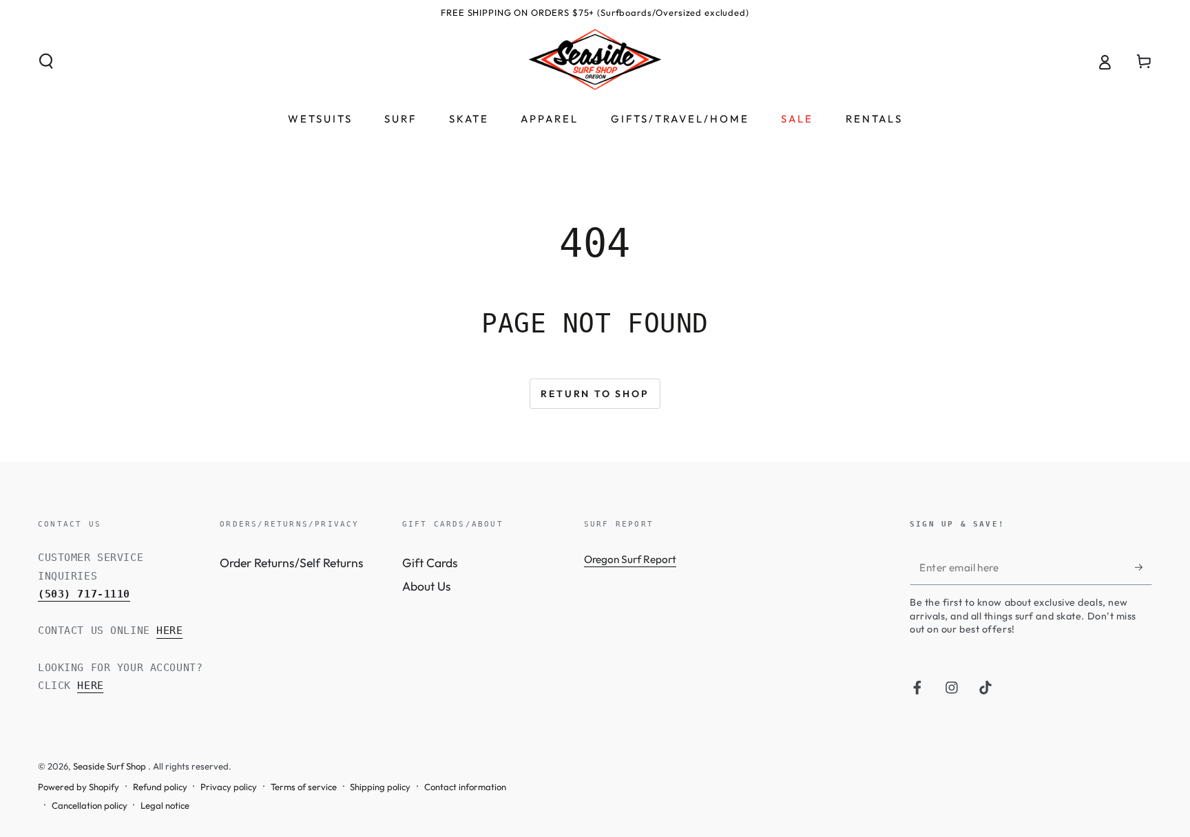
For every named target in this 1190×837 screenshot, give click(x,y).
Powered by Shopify (78, 786)
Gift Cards (430, 563)
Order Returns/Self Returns (292, 563)
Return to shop (595, 394)
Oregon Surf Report (630, 559)
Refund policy (160, 786)
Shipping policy (380, 786)
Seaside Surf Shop (110, 766)
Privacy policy (228, 786)
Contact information (465, 786)
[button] (46, 61)
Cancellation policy (89, 805)
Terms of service (304, 786)
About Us (426, 586)
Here (169, 630)
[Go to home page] (595, 61)
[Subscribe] (1143, 567)
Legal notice (164, 805)
